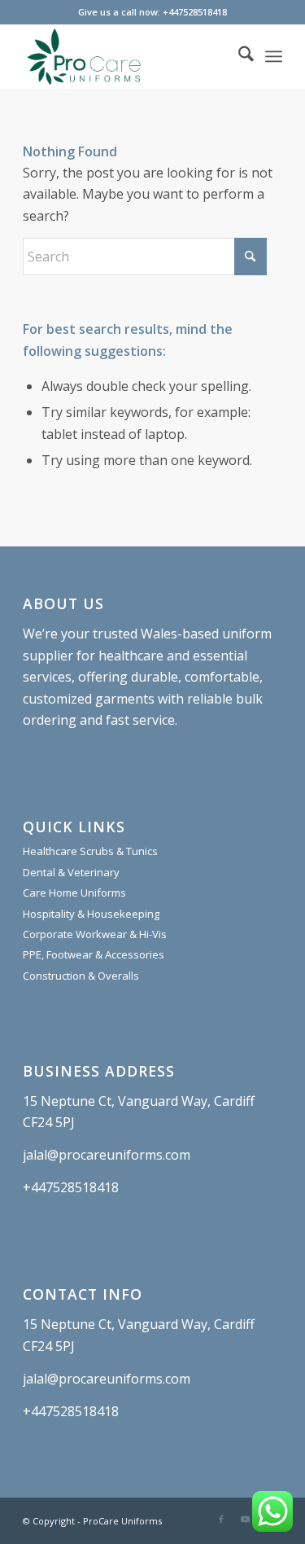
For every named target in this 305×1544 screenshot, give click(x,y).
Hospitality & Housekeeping (91, 913)
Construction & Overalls (81, 975)
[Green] (126, 56)
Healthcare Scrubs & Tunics (90, 851)
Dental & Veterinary (71, 872)
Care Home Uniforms (74, 892)
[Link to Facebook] (221, 1519)
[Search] (238, 56)
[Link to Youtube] (245, 1519)
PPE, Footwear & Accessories (93, 954)
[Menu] (273, 56)
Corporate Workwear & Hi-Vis (95, 934)
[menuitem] (238, 56)
